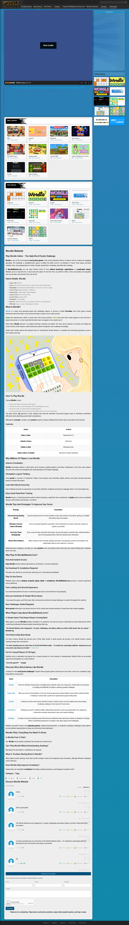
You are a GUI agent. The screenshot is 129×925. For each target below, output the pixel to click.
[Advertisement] (48, 101)
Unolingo (11, 718)
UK (11, 814)
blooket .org (11, 830)
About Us (46, 922)
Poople (57, 6)
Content (8, 888)
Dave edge (11, 866)
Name (8, 881)
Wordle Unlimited (92, 6)
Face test (11, 848)
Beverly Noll (11, 799)
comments (10, 785)
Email (37, 881)
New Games (38, 6)
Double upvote (79, 796)
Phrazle (103, 6)
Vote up (71, 796)
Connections (11, 710)
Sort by (80, 787)
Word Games (11, 778)
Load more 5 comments (48, 874)
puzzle (33, 778)
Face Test (35, 648)
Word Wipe (113, 6)
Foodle (11, 701)
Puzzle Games (23, 778)
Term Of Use (82, 922)
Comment (63, 796)
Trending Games (26, 6)
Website (66, 881)
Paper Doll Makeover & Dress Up (74, 6)
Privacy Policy (72, 922)
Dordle (11, 685)
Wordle (8, 311)
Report (87, 796)
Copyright (54, 922)
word (41, 778)
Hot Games (47, 6)
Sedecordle (11, 693)
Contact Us (63, 922)
